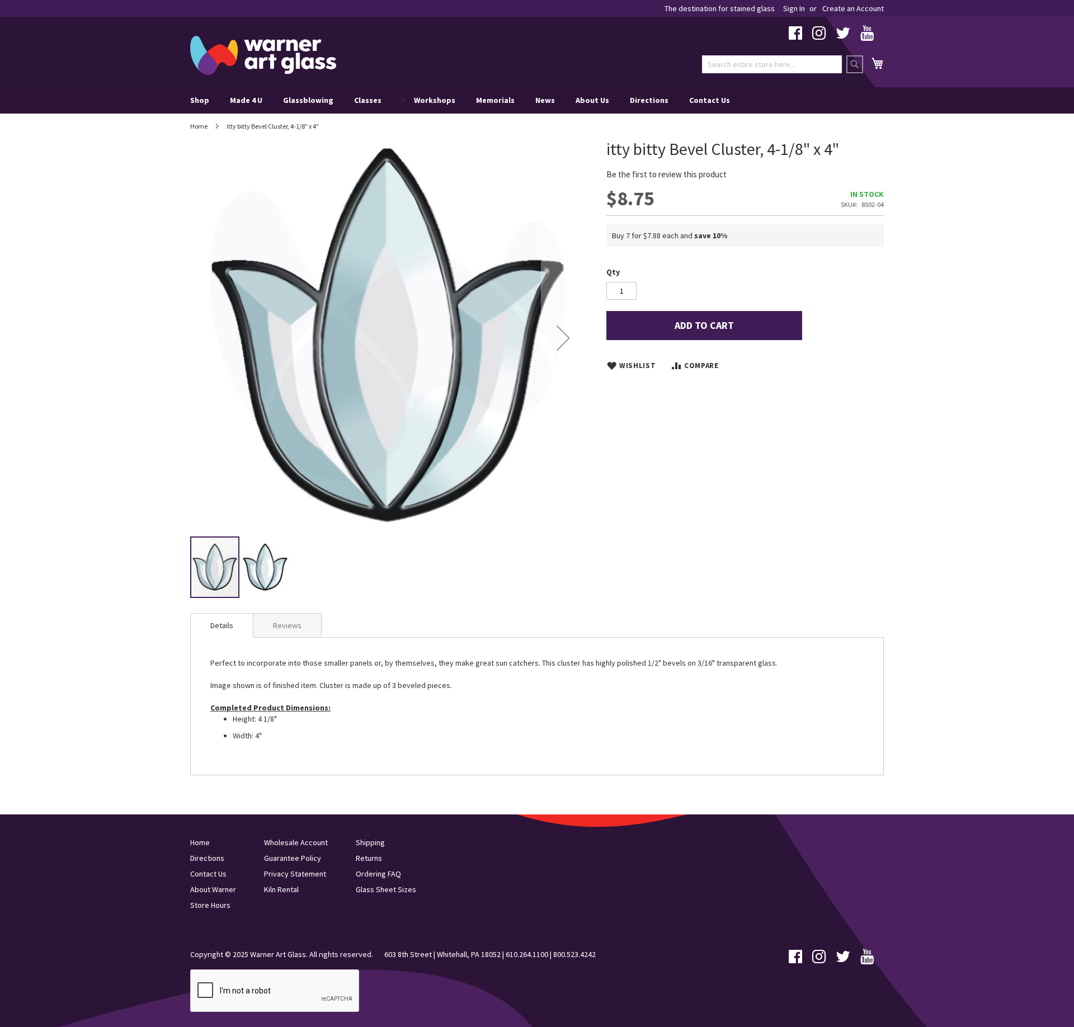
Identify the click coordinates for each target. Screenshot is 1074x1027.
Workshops (434, 100)
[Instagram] (819, 36)
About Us (592, 100)
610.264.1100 (527, 954)
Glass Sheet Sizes (386, 889)
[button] (563, 337)
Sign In (794, 8)
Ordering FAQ (378, 874)
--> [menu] (460, 100)
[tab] (221, 625)
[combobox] (772, 64)
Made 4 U (246, 100)
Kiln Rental (281, 889)
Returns (369, 858)
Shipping (370, 842)
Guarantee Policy (292, 858)
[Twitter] (843, 36)
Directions (649, 100)
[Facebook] (795, 36)
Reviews (287, 625)
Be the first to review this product (666, 174)
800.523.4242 (574, 954)
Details (221, 625)
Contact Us (709, 100)
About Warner (213, 889)
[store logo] (263, 55)
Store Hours (210, 905)
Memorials (495, 100)
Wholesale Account (296, 842)
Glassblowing (308, 100)
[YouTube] (867, 36)
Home (199, 126)
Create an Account (853, 8)
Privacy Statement (295, 874)
